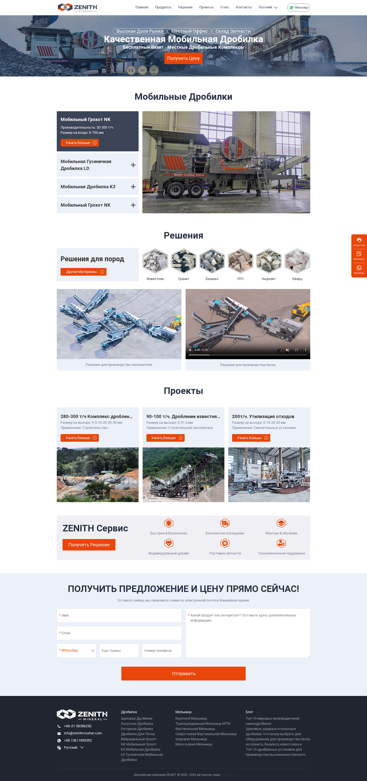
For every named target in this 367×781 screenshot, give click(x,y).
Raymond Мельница (191, 718)
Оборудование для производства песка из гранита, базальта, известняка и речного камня (278, 744)
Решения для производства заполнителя (119, 365)
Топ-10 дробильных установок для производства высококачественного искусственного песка (276, 754)
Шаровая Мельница (191, 739)
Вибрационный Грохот (139, 739)
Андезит (269, 279)
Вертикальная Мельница (195, 729)
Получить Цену (183, 58)
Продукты (163, 7)
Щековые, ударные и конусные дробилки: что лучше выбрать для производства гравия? (273, 734)
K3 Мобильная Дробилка (140, 749)
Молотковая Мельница (193, 744)
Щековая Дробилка (136, 718)
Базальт (212, 279)
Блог (249, 712)
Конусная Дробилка (137, 724)
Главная (141, 7)
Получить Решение (89, 544)
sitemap (226, 775)
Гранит (183, 279)
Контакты (244, 7)
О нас (224, 7)
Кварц (297, 279)
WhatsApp (301, 7)
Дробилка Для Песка (138, 734)
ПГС (240, 279)
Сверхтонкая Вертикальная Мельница (206, 734)
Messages (359, 259)
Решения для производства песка (247, 365)
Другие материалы (81, 272)
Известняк (155, 279)
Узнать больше (78, 143)
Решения (185, 7)
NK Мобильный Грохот (139, 744)
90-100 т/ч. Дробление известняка (184, 416)
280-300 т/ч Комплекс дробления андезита (108, 416)
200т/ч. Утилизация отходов (263, 416)
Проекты (206, 7)
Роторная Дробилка (137, 729)
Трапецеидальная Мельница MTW (202, 724)
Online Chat (359, 245)
